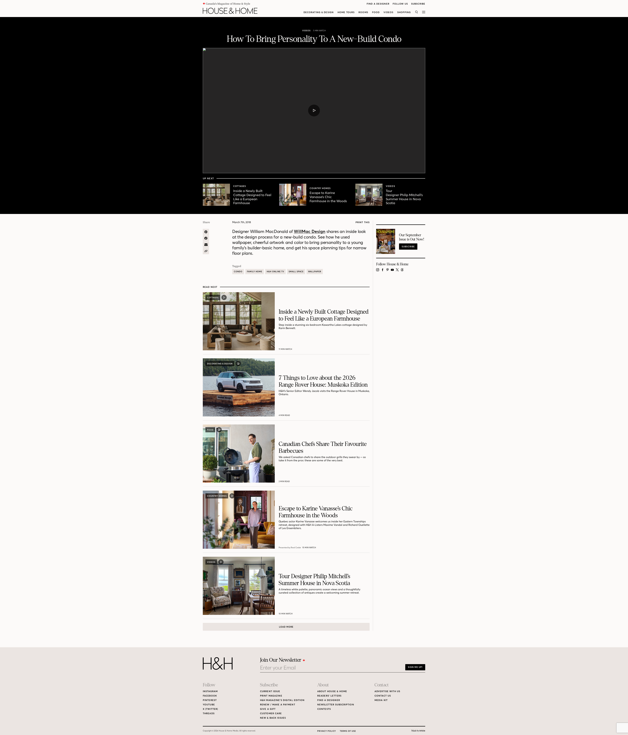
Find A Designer (378, 3)
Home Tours (346, 12)
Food (376, 12)
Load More (286, 626)
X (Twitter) (210, 709)
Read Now (285, 415)
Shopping (404, 12)
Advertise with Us (387, 691)
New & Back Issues (273, 718)
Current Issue (270, 691)
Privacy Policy (326, 731)
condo (238, 271)
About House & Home (332, 691)
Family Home (254, 271)
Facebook (210, 695)
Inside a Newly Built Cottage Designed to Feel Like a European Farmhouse (252, 197)
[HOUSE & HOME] (230, 11)
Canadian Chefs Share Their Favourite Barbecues (323, 447)
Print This (363, 222)
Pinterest (210, 700)
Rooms (363, 12)
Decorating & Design (319, 12)
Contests (324, 709)
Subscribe (418, 3)
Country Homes (320, 188)
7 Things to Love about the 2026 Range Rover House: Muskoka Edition (323, 381)
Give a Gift (268, 709)
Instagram (210, 691)
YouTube (209, 704)
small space (296, 271)
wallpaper (314, 271)
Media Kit (381, 700)
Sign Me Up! (415, 667)
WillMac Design (309, 231)
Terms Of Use (348, 731)
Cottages (239, 186)
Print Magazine (271, 695)
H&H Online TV (275, 271)
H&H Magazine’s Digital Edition (282, 700)
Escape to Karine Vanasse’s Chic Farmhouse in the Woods (328, 197)
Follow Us (400, 3)
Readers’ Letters (329, 695)
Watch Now (285, 349)
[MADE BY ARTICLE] (418, 731)
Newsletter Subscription (335, 704)
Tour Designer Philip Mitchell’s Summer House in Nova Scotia (404, 197)
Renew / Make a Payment (277, 704)
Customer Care (271, 713)
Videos (388, 12)
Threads (209, 713)
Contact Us (383, 695)
